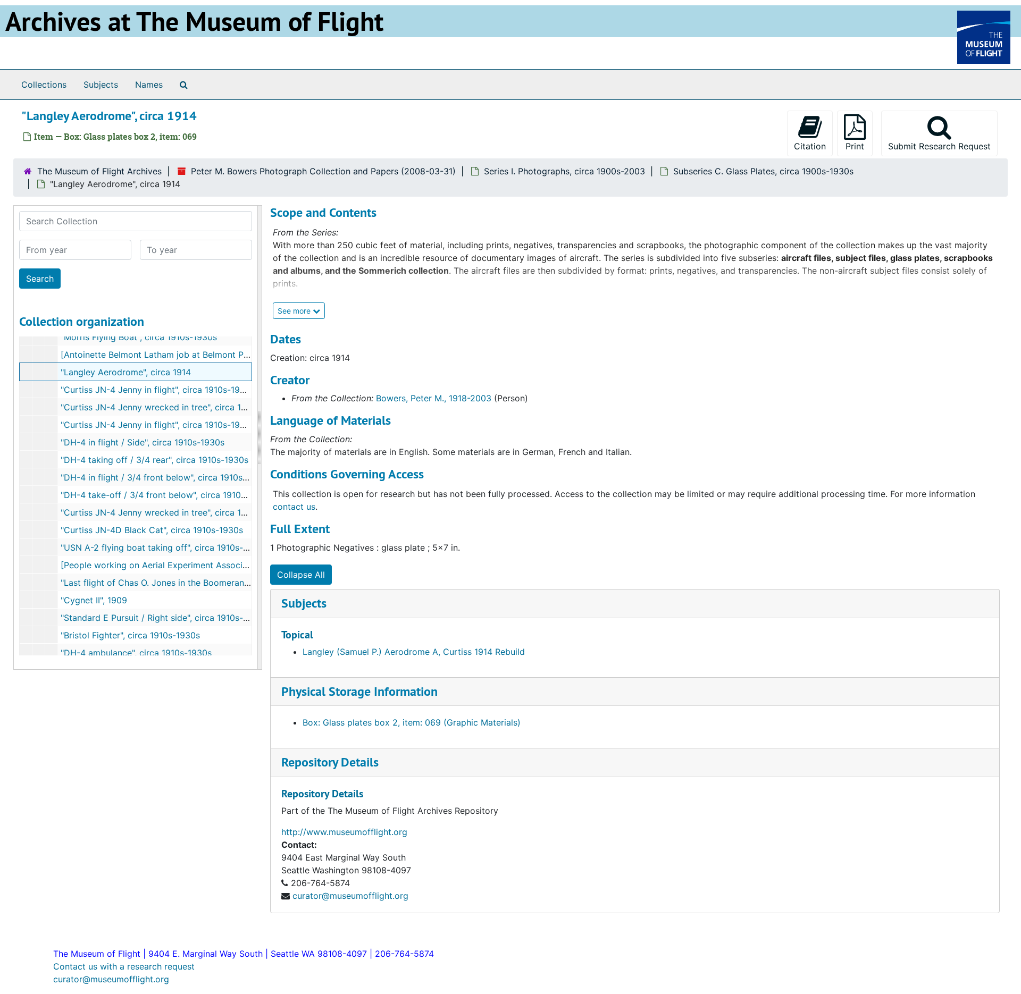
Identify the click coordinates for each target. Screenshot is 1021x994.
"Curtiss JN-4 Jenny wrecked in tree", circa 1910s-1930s (174, 407)
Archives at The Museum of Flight (194, 21)
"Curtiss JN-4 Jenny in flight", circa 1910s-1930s (158, 389)
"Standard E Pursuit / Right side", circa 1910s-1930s (164, 617)
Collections (43, 84)
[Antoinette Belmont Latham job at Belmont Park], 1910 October (189, 354)
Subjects (100, 84)
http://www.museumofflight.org (344, 832)
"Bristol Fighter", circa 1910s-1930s (130, 635)
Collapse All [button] (301, 574)
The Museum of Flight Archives (99, 171)
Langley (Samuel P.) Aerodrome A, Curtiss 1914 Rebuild (414, 651)
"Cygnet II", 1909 (94, 600)
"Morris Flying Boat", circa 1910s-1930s (139, 337)
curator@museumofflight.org (350, 895)
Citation (810, 146)
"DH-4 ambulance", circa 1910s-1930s (136, 652)
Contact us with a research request (124, 966)
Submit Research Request (939, 146)
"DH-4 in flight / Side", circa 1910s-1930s (142, 442)
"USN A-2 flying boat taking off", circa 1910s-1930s (164, 547)
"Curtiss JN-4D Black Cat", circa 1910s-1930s (152, 530)
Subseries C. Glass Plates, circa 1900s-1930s (763, 171)
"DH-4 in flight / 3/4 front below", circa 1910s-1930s (165, 477)
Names (149, 84)
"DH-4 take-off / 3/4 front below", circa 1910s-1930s (167, 495)
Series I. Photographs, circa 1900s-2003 (564, 171)
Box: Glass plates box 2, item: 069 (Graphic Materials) (412, 722)
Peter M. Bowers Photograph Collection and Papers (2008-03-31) (323, 171)
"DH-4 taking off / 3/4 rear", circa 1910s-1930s (154, 459)
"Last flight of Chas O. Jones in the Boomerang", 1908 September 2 (196, 582)
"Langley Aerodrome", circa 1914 (126, 372)
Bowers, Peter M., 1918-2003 (433, 398)
